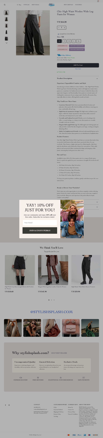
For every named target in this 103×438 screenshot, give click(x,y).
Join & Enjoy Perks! (39, 230)
